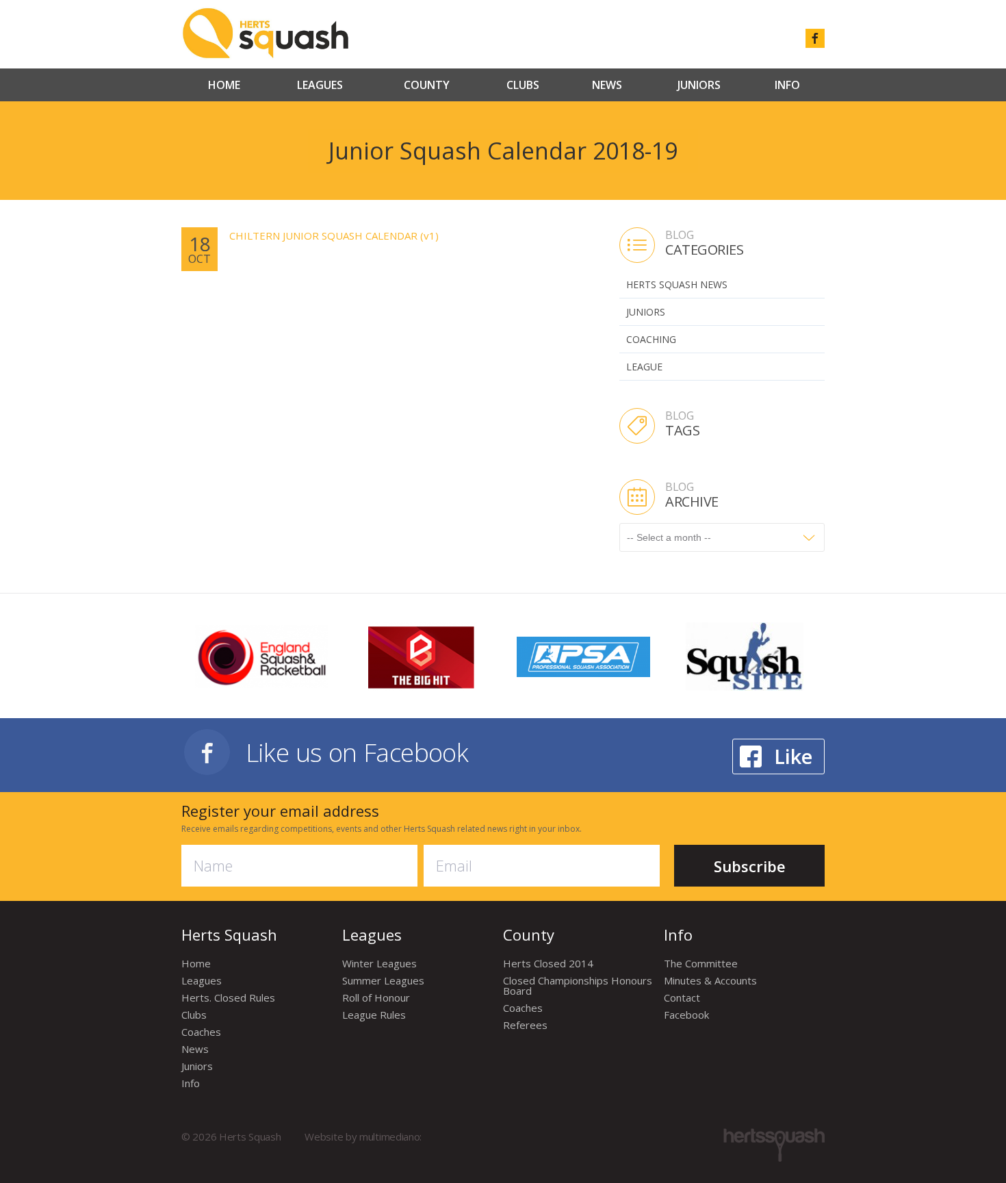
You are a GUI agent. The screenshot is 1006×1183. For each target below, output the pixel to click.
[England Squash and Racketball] (261, 655)
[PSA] (583, 655)
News (607, 84)
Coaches (201, 1032)
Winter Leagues (379, 963)
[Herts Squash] (265, 33)
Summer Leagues (383, 980)
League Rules (374, 1014)
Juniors (699, 84)
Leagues (320, 84)
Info (787, 84)
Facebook (686, 1014)
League (644, 366)
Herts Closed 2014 (548, 963)
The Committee (701, 963)
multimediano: (390, 1136)
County (427, 84)
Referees (525, 1025)
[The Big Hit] (422, 656)
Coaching (651, 339)
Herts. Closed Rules (228, 997)
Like (793, 756)
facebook (815, 38)
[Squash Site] (744, 656)
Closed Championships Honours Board (577, 985)
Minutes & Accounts (710, 980)
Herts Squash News (676, 284)
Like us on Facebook (357, 752)
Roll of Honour (376, 997)
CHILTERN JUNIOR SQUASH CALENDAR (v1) (334, 235)
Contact (682, 997)
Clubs (522, 84)
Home (224, 84)
